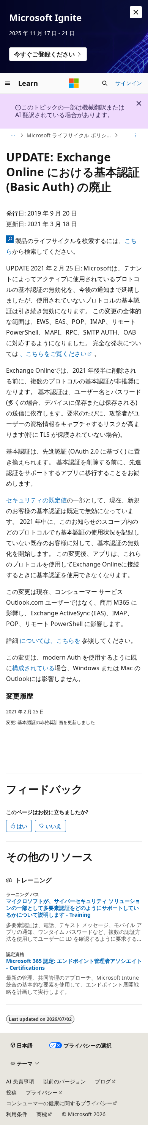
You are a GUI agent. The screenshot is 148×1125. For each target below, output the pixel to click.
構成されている (33, 668)
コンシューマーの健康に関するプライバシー (59, 1103)
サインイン (128, 83)
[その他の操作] (135, 135)
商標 (41, 1114)
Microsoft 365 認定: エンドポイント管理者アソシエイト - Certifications (74, 964)
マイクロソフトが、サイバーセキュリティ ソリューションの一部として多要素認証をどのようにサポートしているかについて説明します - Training (73, 908)
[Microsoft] (74, 83)
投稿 (11, 1092)
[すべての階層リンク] (12, 135)
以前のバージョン (64, 1081)
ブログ (103, 1081)
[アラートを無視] (136, 12)
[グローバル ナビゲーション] (7, 83)
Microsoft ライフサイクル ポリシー (69, 135)
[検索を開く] (104, 83)
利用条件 (16, 1114)
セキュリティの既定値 (36, 500)
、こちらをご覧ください (53, 353)
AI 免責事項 (20, 1081)
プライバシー (42, 1092)
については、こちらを (50, 640)
